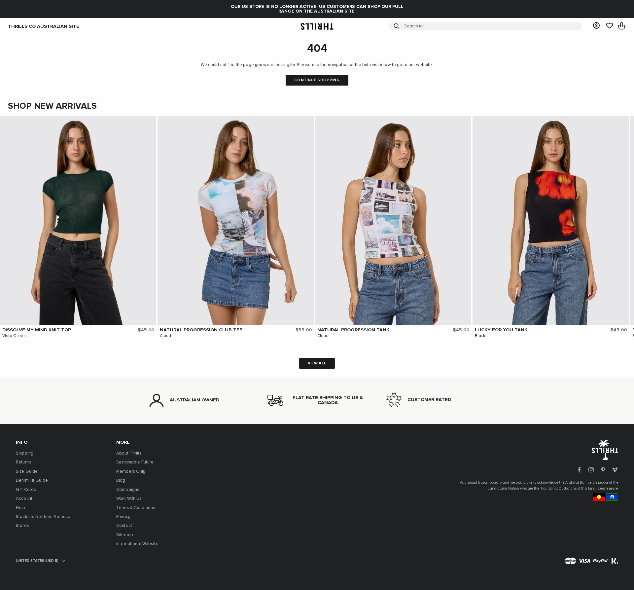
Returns (23, 462)
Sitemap (124, 535)
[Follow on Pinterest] (603, 469)
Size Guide (27, 471)
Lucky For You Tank (501, 330)
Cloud (165, 336)
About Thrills (129, 453)
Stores (22, 526)
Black (480, 336)
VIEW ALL (317, 363)
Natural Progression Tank (353, 330)
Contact (124, 526)
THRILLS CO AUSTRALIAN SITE (43, 26)
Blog (120, 480)
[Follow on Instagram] (591, 469)
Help (20, 508)
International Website (137, 544)
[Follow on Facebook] (579, 469)
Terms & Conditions (135, 508)
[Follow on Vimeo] (615, 469)
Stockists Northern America (43, 517)
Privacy (123, 517)
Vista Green (14, 336)
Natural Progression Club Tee (201, 330)
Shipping (24, 453)
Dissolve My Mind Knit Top (36, 330)
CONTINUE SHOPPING (317, 80)
